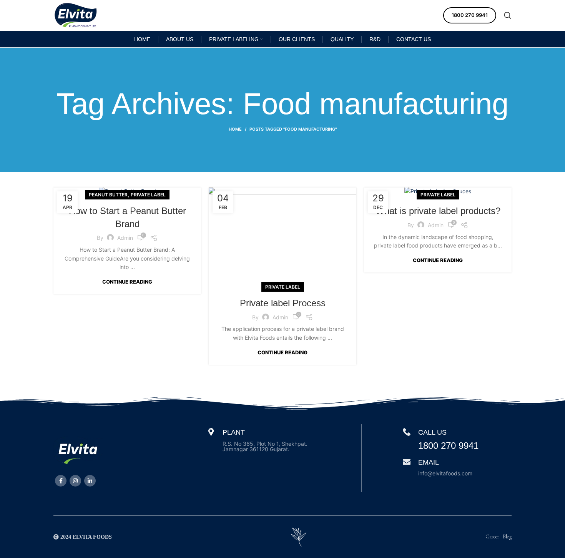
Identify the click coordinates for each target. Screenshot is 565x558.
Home (235, 129)
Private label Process (283, 303)
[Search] (507, 15)
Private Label (148, 195)
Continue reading (127, 281)
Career (492, 536)
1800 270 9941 (470, 15)
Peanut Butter (108, 195)
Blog (507, 536)
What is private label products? (438, 211)
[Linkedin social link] (90, 481)
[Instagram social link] (75, 481)
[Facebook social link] (60, 481)
